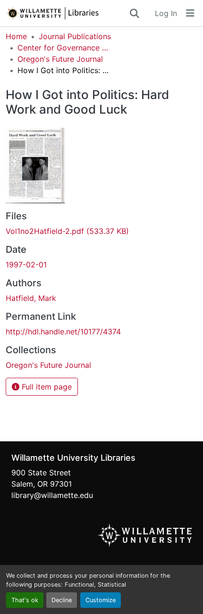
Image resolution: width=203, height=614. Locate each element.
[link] (101, 231)
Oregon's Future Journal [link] (60, 59)
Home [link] (16, 36)
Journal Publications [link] (75, 36)
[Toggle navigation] (190, 13)
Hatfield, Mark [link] (31, 298)
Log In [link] (166, 13)
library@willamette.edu (52, 495)
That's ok (24, 600)
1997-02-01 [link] (26, 264)
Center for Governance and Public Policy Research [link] (64, 47)
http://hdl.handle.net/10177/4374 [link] (63, 331)
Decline (61, 600)
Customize (100, 600)
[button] (67, 13)
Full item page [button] (45, 386)
